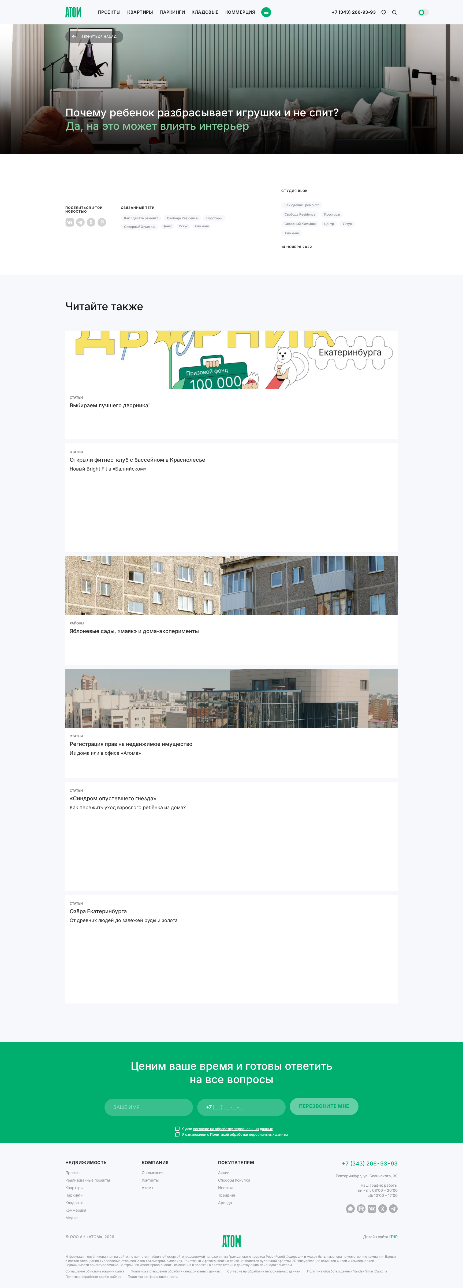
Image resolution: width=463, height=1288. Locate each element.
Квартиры (140, 12)
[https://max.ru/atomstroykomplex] (350, 1208)
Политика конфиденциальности (153, 1277)
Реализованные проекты (87, 1180)
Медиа (71, 1217)
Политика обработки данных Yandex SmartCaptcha (347, 1271)
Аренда (225, 1202)
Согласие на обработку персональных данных (264, 1271)
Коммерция (240, 12)
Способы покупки (234, 1180)
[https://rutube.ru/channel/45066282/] (361, 1208)
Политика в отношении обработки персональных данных (176, 1271)
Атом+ (148, 1187)
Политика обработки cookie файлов (93, 1277)
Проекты (109, 12)
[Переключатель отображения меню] (266, 12)
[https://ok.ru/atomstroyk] (382, 1208)
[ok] (91, 222)
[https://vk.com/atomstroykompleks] (372, 1208)
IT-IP (393, 1236)
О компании (152, 1172)
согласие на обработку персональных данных (233, 1129)
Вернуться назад (99, 37)
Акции (223, 1172)
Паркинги (172, 12)
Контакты (150, 1180)
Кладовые (205, 12)
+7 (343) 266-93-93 (354, 12)
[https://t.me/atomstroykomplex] (393, 1208)
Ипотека (225, 1187)
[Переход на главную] (73, 12)
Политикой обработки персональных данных (249, 1134)
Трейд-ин (226, 1195)
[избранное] (383, 12)
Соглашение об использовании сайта (94, 1271)
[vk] (69, 222)
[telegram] (80, 222)
